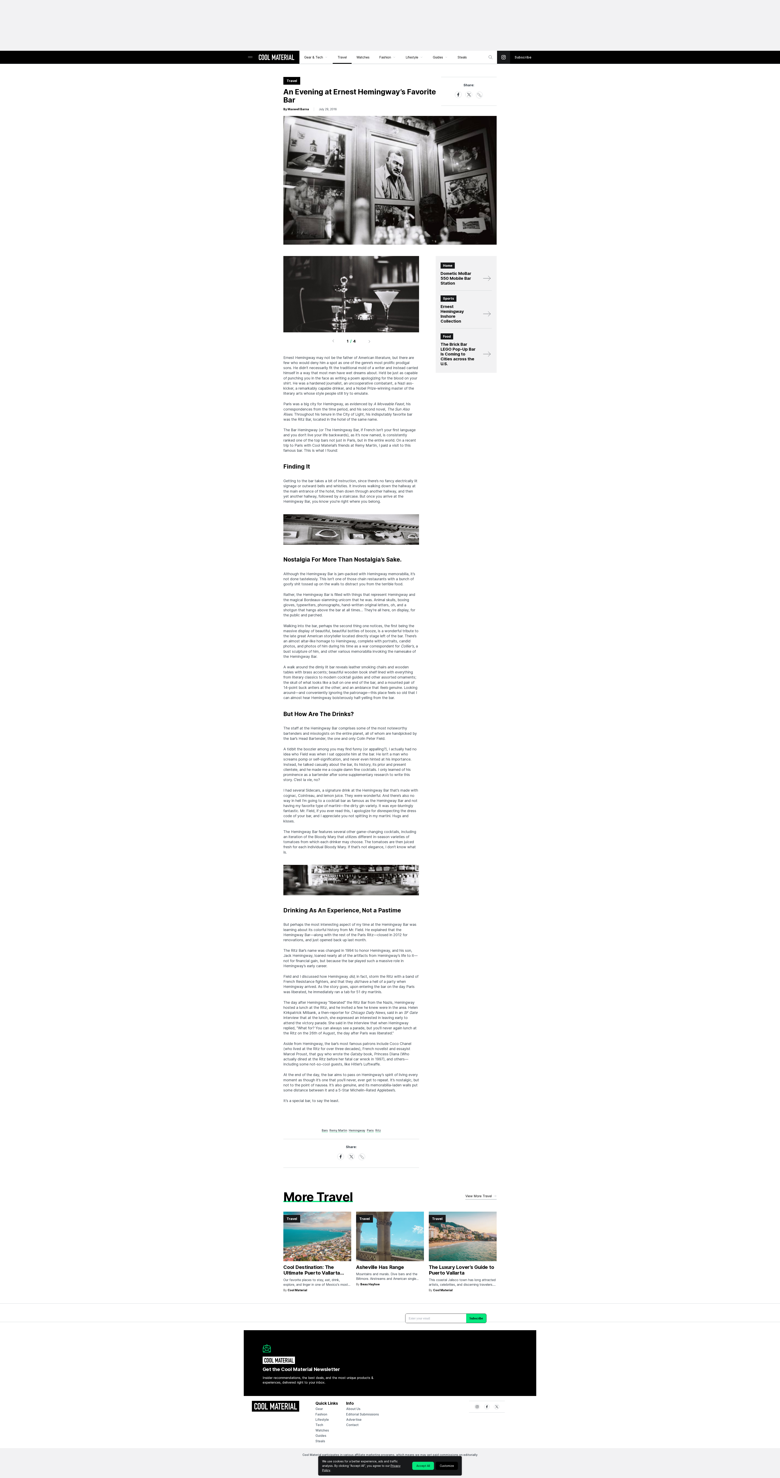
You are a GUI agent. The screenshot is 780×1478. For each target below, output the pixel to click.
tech (319, 1425)
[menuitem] (316, 57)
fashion (321, 1414)
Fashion (385, 57)
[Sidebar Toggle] (250, 57)
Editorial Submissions (362, 1414)
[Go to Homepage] (276, 58)
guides (320, 1436)
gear (319, 1409)
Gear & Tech (313, 57)
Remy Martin (338, 1130)
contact (352, 1425)
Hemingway (357, 1130)
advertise (354, 1419)
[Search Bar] (490, 57)
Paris (370, 1130)
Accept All (423, 1465)
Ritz (378, 1130)
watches (322, 1430)
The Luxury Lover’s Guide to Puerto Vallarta (461, 1270)
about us (353, 1409)
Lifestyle (412, 57)
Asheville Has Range (380, 1267)
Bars (325, 1130)
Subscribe (523, 57)
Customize (447, 1465)
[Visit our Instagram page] (503, 57)
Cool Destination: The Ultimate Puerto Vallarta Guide (311, 1273)
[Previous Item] (333, 341)
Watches (362, 57)
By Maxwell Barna (296, 109)
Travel (342, 57)
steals (462, 57)
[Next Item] (369, 341)
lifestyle (322, 1419)
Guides (438, 57)
